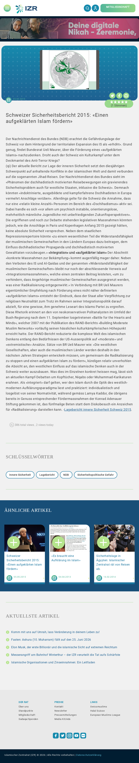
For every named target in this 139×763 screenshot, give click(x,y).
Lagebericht (47, 474)
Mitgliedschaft (27, 715)
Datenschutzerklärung (88, 755)
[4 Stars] (122, 102)
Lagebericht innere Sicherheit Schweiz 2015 (97, 409)
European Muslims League (105, 715)
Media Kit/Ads (62, 719)
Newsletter (60, 710)
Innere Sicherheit (20, 474)
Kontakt (58, 706)
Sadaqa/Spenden (28, 719)
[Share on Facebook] (119, 96)
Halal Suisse (97, 710)
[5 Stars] (126, 102)
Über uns (24, 706)
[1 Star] (111, 102)
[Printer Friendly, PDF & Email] (126, 95)
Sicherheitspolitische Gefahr (95, 474)
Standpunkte (26, 710)
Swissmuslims (98, 706)
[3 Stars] (119, 102)
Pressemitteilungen (65, 715)
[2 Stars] (115, 102)
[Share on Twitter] (112, 96)
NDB (66, 474)
